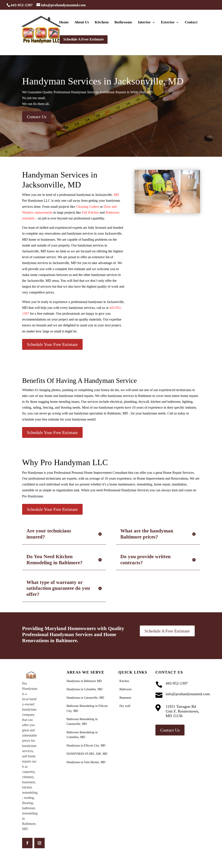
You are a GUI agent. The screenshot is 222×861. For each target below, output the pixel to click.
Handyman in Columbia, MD (84, 689)
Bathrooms (123, 22)
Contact (191, 22)
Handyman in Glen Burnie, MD (86, 762)
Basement (125, 697)
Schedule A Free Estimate (167, 631)
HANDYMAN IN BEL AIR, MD (87, 753)
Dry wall (124, 706)
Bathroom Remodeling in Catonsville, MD (82, 722)
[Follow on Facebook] (27, 843)
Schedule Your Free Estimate (52, 344)
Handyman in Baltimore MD (84, 681)
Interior (144, 22)
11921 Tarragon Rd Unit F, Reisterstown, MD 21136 (182, 711)
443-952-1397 (177, 683)
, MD (115, 195)
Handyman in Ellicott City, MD (86, 745)
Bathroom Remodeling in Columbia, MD (82, 735)
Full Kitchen (90, 212)
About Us (81, 22)
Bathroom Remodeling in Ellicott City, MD (87, 708)
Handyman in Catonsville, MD (85, 697)
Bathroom (125, 689)
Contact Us (36, 116)
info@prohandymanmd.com (188, 694)
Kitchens (102, 22)
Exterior (168, 22)
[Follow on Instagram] (39, 843)
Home (64, 22)
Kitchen (124, 681)
